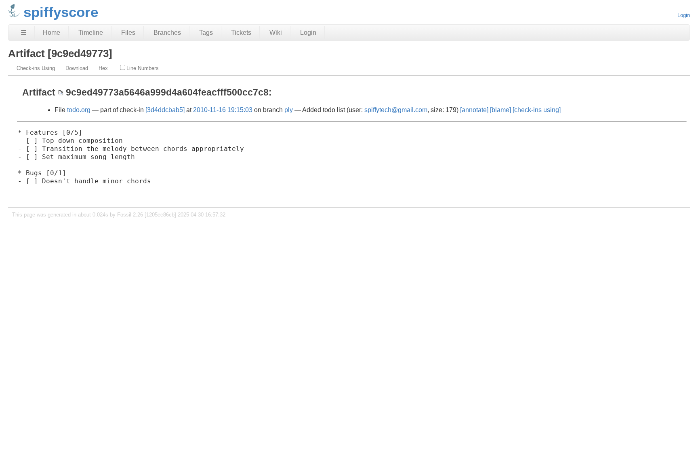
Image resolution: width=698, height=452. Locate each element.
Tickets (241, 32)
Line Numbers (142, 68)
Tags (206, 32)
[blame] (500, 109)
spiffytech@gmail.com (395, 109)
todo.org (78, 109)
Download (76, 68)
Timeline (90, 32)
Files (128, 32)
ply (288, 109)
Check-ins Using (36, 68)
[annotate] (474, 109)
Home (51, 32)
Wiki (275, 32)
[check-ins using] (537, 109)
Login (683, 15)
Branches (167, 32)
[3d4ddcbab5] (165, 109)
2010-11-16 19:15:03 (222, 109)
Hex (103, 68)
